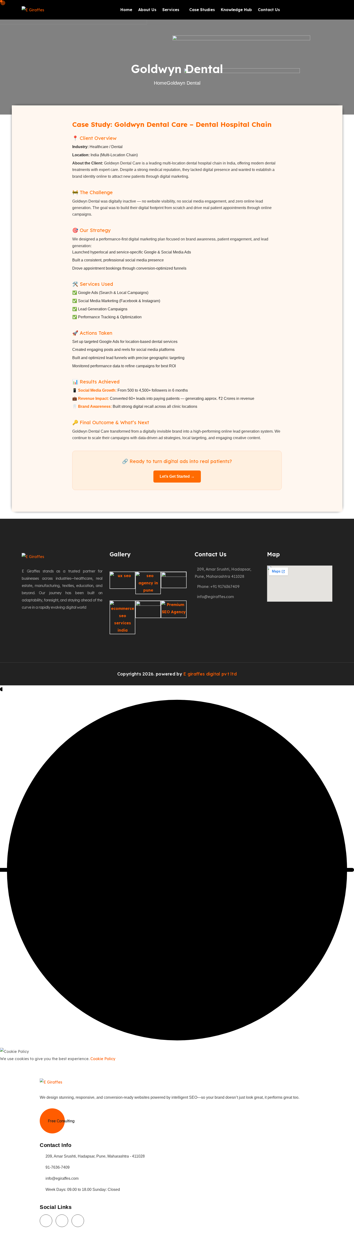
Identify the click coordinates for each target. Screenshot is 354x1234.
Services (170, 9)
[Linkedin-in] (78, 1220)
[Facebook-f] (201, 611)
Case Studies (202, 9)
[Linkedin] (234, 611)
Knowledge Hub (236, 9)
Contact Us (269, 9)
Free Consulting (61, 1120)
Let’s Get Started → (177, 476)
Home (126, 9)
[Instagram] (217, 611)
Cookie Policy (102, 1058)
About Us (147, 9)
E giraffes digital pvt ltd (210, 674)
